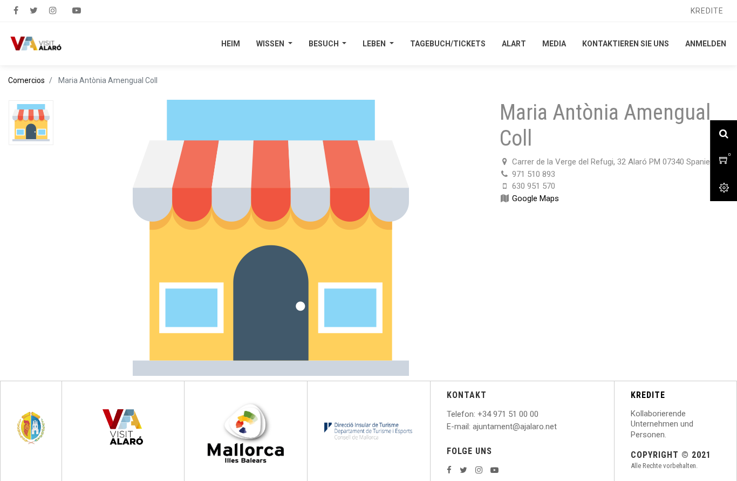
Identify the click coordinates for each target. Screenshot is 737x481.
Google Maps (535, 198)
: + (478, 414)
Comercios (26, 80)
